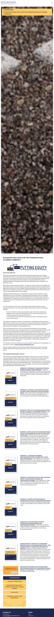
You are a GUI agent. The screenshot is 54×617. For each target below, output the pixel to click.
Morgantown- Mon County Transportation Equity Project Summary (14, 587)
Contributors (30, 615)
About (29, 614)
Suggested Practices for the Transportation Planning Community (14, 603)
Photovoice (14, 592)
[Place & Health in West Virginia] (8, 2)
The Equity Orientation (14, 581)
